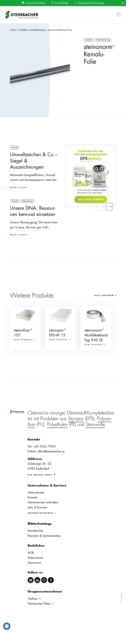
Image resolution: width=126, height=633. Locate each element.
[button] (118, 14)
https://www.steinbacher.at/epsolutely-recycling (90, 176)
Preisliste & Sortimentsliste (44, 535)
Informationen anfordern (43, 502)
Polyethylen (57, 424)
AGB (31, 552)
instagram (44, 580)
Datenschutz (35, 557)
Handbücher (35, 530)
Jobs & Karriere (37, 507)
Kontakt (32, 497)
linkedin (37, 580)
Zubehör (89, 40)
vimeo (30, 580)
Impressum (34, 562)
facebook (51, 580)
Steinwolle (95, 424)
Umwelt (14, 148)
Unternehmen (27, 201)
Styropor (76, 418)
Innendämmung (103, 40)
